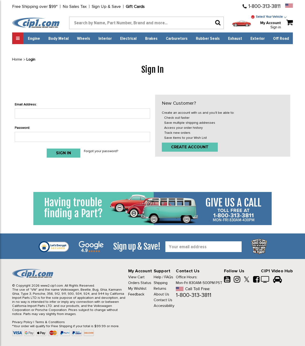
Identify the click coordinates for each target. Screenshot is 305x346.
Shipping (161, 282)
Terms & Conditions (50, 322)
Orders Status (139, 282)
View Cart (136, 277)
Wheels (83, 38)
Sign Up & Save (106, 6)
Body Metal (58, 38)
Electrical (128, 38)
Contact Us (163, 300)
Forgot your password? (101, 151)
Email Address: (26, 104)
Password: (22, 128)
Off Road (281, 38)
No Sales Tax (75, 6)
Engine (34, 38)
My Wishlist (137, 288)
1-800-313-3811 (264, 6)
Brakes (151, 38)
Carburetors (177, 38)
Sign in (275, 27)
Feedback (136, 294)
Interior (105, 38)
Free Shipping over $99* (35, 6)
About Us (161, 294)
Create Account (189, 147)
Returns (160, 288)
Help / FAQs (163, 277)
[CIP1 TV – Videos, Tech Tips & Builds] (265, 280)
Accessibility (164, 305)
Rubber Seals (208, 38)
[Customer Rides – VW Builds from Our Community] (277, 280)
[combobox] (146, 23)
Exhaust (235, 38)
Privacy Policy (22, 322)
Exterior (257, 38)
